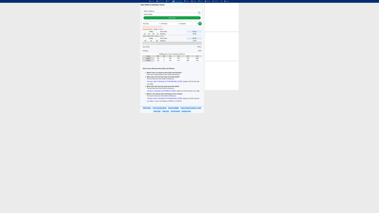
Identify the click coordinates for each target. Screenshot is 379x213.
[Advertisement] (221, 17)
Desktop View (186, 111)
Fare (201, 1)
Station (208, 1)
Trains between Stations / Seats (191, 108)
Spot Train (161, 1)
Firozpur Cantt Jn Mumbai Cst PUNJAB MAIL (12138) (164, 81)
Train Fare (165, 111)
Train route (157, 111)
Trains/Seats (178, 1)
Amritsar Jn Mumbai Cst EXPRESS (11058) (161, 91)
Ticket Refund (175, 111)
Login (227, 1)
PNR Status (147, 108)
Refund (216, 1)
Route (187, 1)
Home (152, 1)
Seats (194, 1)
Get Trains (172, 18)
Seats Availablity (173, 108)
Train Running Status (159, 108)
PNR (168, 1)
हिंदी (221, 1)
